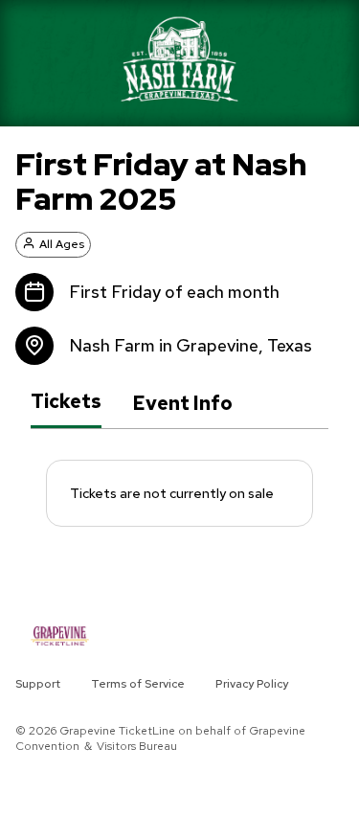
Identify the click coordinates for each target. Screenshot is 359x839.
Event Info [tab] (182, 403)
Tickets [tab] (66, 402)
